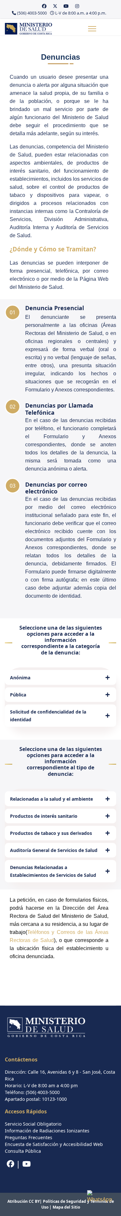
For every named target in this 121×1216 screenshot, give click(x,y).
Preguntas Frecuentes (28, 1137)
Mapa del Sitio (66, 1207)
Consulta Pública (23, 1151)
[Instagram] (77, 6)
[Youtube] (66, 6)
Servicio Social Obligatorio (33, 1124)
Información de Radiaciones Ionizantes (47, 1131)
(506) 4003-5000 (32, 13)
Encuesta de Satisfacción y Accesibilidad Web (54, 1144)
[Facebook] (44, 6)
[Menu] (92, 28)
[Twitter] (55, 6)
